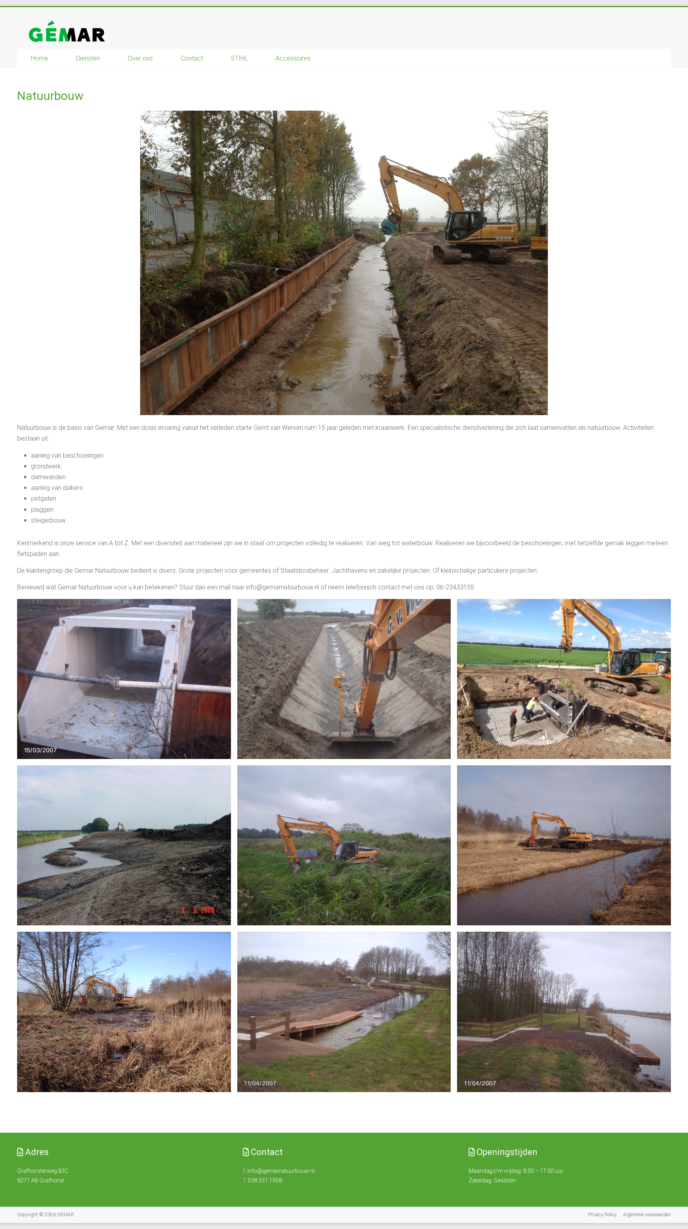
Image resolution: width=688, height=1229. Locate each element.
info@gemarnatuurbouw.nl (281, 1171)
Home (39, 58)
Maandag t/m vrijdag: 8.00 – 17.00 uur (516, 1171)
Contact (192, 58)
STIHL (239, 58)
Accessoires (293, 58)
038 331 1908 (265, 1180)
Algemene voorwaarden (647, 1214)
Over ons (140, 58)
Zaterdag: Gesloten (492, 1180)
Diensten (88, 58)
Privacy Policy (602, 1214)
